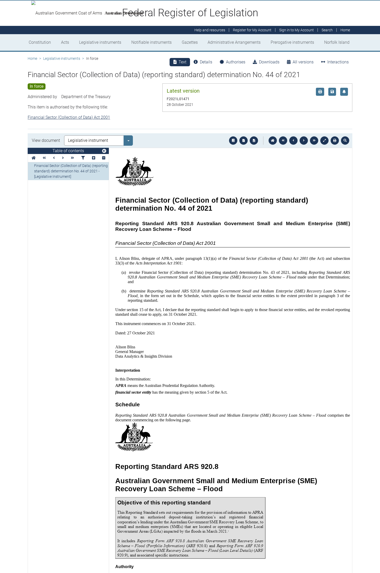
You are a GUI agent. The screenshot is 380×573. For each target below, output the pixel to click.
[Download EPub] (233, 140)
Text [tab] (182, 62)
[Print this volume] (335, 140)
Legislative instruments (100, 42)
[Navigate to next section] (304, 140)
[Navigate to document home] (273, 140)
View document (46, 140)
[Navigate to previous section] (293, 140)
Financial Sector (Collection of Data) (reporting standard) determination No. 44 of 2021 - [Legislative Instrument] (71, 171)
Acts (65, 42)
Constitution (40, 42)
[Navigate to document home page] (33, 158)
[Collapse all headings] (104, 158)
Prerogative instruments (292, 42)
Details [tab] (206, 62)
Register (252, 30)
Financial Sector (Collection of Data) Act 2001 (69, 117)
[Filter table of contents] (83, 158)
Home (32, 58)
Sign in (296, 30)
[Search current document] (345, 140)
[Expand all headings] (93, 158)
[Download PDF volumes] (243, 140)
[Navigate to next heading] (63, 158)
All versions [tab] (303, 62)
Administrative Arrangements (234, 42)
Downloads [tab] (269, 62)
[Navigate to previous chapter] (283, 140)
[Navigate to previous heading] (54, 158)
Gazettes (190, 42)
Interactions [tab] (338, 62)
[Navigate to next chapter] (314, 140)
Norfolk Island (336, 42)
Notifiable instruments (151, 42)
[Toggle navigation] (104, 151)
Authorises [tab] (235, 62)
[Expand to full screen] (324, 140)
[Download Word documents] (254, 140)
